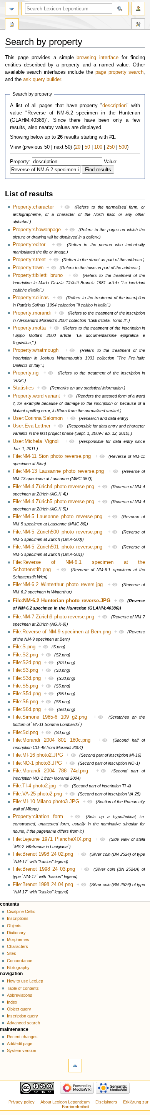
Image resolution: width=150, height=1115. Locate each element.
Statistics (23, 388)
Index (12, 1002)
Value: (111, 161)
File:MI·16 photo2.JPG (38, 755)
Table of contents (23, 988)
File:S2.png (25, 655)
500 (123, 147)
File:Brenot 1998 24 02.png (43, 854)
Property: (20, 161)
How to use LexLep (25, 981)
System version (21, 1050)
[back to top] (75, 1065)
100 (98, 147)
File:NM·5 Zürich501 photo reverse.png (57, 547)
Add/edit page (19, 1043)
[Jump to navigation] (11, 8)
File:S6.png (25, 701)
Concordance (19, 960)
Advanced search (23, 1023)
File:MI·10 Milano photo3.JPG (46, 801)
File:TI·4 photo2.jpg (34, 786)
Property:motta (29, 328)
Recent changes (22, 1036)
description (114, 105)
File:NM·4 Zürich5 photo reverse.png (53, 501)
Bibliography (18, 967)
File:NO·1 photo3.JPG (37, 763)
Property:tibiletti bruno (38, 275)
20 (77, 147)
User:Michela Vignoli (36, 441)
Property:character (33, 207)
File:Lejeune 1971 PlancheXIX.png (52, 839)
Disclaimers (106, 1102)
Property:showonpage (37, 229)
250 (111, 147)
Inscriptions (17, 918)
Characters (17, 946)
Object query (19, 1009)
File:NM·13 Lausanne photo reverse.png (58, 471)
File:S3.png (25, 670)
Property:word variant (36, 396)
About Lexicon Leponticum (65, 1102)
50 (87, 147)
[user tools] (138, 8)
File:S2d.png (27, 662)
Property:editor (29, 244)
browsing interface (97, 57)
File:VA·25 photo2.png (37, 794)
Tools (138, 25)
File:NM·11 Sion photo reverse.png (52, 456)
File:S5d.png (27, 693)
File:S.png (24, 646)
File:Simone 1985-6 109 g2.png (50, 717)
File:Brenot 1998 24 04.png (43, 884)
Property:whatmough (35, 350)
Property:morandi (32, 313)
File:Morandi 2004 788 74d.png (50, 771)
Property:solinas (31, 297)
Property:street (29, 259)
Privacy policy (21, 1102)
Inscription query (22, 1016)
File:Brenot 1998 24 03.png (44, 869)
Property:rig (25, 373)
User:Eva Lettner (31, 426)
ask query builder (42, 79)
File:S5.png (25, 686)
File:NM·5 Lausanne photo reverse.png (57, 516)
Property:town (28, 267)
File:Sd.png (25, 732)
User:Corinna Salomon (38, 418)
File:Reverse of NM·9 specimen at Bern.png (62, 632)
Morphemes (18, 939)
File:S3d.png (27, 678)
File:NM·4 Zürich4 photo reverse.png (53, 486)
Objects (14, 925)
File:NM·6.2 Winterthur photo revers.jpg (58, 584)
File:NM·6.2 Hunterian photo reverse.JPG (61, 600)
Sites (11, 953)
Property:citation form (38, 816)
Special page (11, 25)
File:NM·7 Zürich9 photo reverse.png (53, 617)
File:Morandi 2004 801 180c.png (51, 740)
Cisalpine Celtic (21, 911)
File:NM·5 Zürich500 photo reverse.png (57, 532)
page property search (119, 72)
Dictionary (16, 932)
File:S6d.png (27, 709)
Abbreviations (19, 995)
